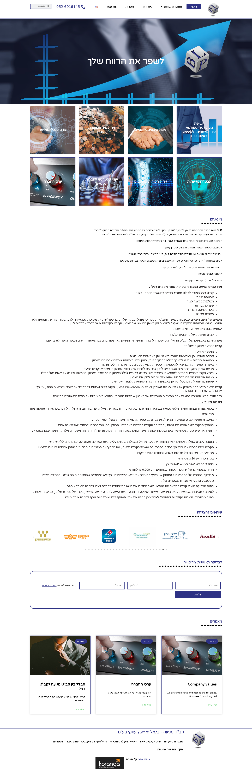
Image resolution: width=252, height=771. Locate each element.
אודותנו (147, 6)
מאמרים (58, 741)
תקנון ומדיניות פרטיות (170, 749)
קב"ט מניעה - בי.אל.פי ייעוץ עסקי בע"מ (151, 732)
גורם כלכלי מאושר (150, 741)
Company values (202, 684)
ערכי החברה (141, 684)
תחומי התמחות (173, 6)
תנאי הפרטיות (49, 585)
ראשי (194, 6)
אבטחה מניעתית (173, 741)
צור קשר (111, 6)
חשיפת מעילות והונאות (123, 741)
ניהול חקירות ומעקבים (94, 741)
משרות (129, 6)
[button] (166, 549)
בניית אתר (143, 759)
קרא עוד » (212, 705)
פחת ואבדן (72, 741)
